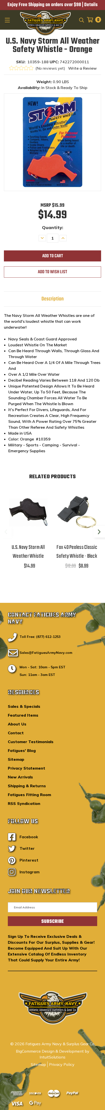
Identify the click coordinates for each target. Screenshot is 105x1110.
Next (99, 532)
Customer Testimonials (30, 741)
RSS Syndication (24, 803)
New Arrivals (20, 776)
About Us (17, 724)
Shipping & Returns (27, 785)
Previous (6, 532)
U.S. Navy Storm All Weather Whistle (28, 551)
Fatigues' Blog (22, 750)
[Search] (81, 19)
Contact (16, 732)
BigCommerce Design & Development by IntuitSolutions (52, 1054)
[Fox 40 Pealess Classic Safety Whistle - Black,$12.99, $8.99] (76, 512)
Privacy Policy (61, 1064)
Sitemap (16, 759)
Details (91, 5)
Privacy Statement (26, 768)
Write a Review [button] (82, 68)
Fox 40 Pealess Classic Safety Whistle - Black (76, 551)
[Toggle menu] (8, 20)
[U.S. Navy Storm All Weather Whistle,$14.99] (28, 512)
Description (53, 299)
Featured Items (23, 715)
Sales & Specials (24, 706)
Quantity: (52, 227)
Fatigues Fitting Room (29, 794)
